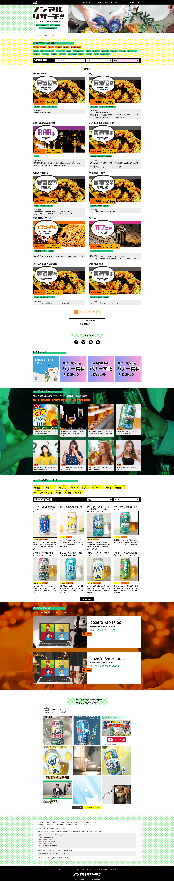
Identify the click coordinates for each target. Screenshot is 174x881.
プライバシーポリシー (87, 869)
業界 (65, 400)
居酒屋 (36, 51)
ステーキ (96, 51)
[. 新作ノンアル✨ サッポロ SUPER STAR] (87, 790)
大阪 (60, 47)
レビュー (46, 400)
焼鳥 (88, 51)
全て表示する (76, 47)
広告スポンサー (41, 352)
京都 (52, 47)
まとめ (56, 400)
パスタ (54, 54)
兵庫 (67, 47)
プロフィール (75, 869)
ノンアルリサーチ (88, 879)
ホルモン (114, 51)
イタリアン (61, 51)
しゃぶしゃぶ (105, 54)
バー (96, 54)
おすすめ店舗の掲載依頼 (101, 869)
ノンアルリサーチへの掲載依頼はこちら (87, 322)
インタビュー (84, 400)
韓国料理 (62, 54)
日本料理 (36, 54)
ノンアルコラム (86, 2)
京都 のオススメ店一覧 (48, 35)
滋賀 (44, 47)
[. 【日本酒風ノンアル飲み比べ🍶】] (57, 790)
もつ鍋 (89, 54)
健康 (36, 400)
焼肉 (69, 51)
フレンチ (45, 54)
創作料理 (105, 51)
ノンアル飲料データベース (100, 2)
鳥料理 (81, 54)
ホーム (39, 35)
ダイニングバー (78, 51)
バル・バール (132, 51)
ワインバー (72, 54)
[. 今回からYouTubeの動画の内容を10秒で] (116, 730)
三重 (37, 47)
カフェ (123, 51)
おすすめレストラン (117, 2)
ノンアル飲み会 (129, 2)
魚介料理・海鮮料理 (48, 51)
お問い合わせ (113, 869)
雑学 (73, 400)
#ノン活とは (67, 869)
